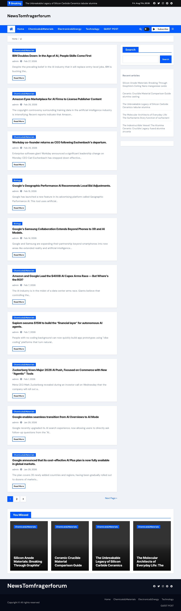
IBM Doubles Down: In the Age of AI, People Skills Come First (51, 55)
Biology (17, 180)
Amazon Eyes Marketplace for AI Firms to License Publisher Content (57, 99)
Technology (93, 28)
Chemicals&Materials (41, 28)
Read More (19, 78)
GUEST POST (111, 28)
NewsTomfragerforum (28, 16)
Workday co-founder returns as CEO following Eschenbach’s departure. (59, 142)
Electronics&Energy (70, 28)
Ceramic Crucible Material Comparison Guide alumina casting (68, 563)
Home (20, 28)
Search (130, 49)
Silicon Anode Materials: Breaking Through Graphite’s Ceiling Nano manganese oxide (145, 84)
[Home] (11, 29)
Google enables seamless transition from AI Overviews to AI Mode (55, 417)
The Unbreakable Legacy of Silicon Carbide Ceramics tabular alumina (145, 106)
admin (15, 61)
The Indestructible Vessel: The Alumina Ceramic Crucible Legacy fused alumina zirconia (144, 128)
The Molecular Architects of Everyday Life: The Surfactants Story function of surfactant (146, 116)
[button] (173, 29)
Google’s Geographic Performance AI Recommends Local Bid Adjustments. (61, 185)
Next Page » (111, 498)
